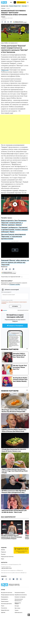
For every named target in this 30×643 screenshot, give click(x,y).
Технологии (4, 608)
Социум (17, 603)
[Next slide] (28, 6)
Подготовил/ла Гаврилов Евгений (10, 276)
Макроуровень (4, 597)
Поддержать (22, 2)
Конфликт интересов (20, 597)
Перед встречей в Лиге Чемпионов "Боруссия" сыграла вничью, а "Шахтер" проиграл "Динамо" (14, 223)
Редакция (3, 552)
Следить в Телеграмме (16, 325)
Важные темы (4, 6)
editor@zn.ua (23, 572)
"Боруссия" (5, 70)
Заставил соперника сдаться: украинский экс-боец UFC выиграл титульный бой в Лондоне (11, 537)
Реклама (3, 554)
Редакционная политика (7, 556)
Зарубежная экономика (21, 594)
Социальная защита (20, 592)
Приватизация (4, 601)
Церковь (3, 612)
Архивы (3, 549)
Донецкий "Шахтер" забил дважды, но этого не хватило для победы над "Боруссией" (15, 262)
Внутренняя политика (6, 592)
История (17, 606)
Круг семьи (17, 608)
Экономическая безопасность (19, 600)
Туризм (16, 610)
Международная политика (7, 594)
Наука (2, 605)
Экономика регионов (6, 603)
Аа (14, 2)
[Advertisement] (15, 129)
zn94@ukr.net (19, 570)
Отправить (15, 306)
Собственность (18, 612)
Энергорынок (4, 599)
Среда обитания (5, 610)
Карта (2, 558)
